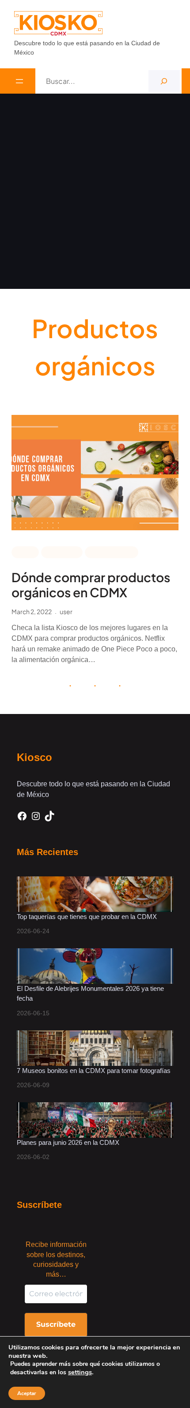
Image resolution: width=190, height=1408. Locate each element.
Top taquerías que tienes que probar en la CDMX (87, 916)
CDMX (25, 552)
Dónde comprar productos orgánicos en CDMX (90, 584)
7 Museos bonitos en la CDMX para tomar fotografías (94, 1070)
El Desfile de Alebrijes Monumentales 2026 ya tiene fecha (90, 993)
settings (80, 1372)
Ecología (62, 552)
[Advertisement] (95, 193)
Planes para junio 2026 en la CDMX (69, 1142)
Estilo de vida (111, 552)
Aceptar (26, 1393)
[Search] (164, 81)
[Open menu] (19, 81)
